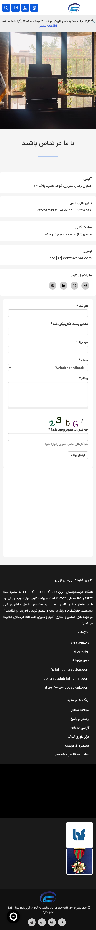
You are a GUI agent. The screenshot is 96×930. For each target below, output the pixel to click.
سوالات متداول (80, 710)
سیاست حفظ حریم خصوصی (71, 754)
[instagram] (52, 925)
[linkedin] (42, 925)
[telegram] (62, 925)
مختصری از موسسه (77, 746)
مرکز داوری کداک (78, 737)
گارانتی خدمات (80, 728)
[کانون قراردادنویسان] (48, 898)
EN (15, 8)
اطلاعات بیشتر (48, 26)
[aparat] (32, 925)
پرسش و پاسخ (80, 719)
